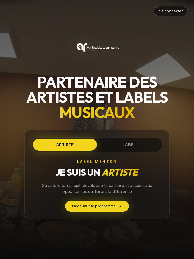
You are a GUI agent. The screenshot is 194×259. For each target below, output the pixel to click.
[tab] (65, 145)
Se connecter (171, 11)
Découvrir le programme (94, 206)
